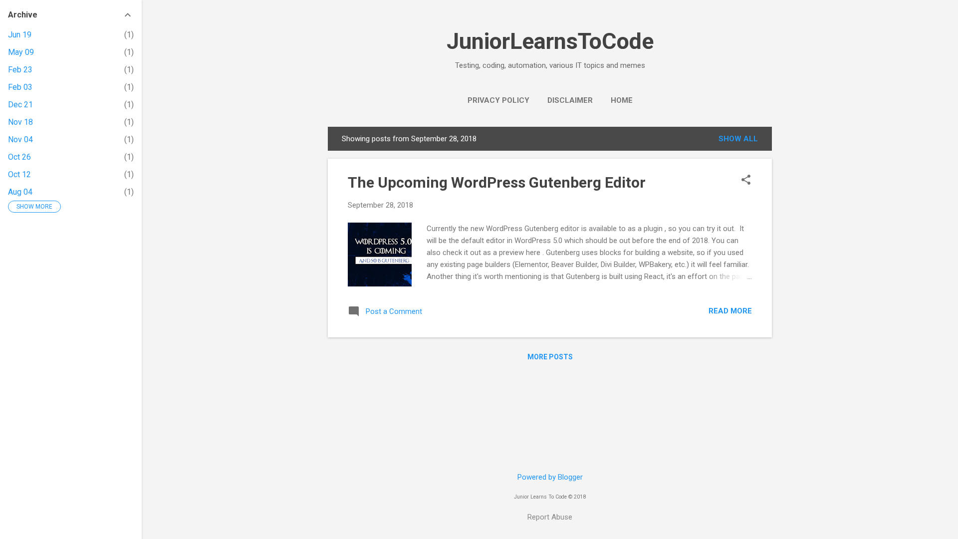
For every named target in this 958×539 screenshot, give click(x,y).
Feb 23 (20, 69)
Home (622, 100)
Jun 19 (19, 34)
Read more (730, 310)
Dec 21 (20, 104)
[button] (746, 181)
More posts (550, 357)
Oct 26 (19, 157)
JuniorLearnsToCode (550, 41)
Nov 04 (20, 139)
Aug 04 (20, 192)
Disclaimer (570, 100)
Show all (738, 138)
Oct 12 (19, 174)
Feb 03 (20, 87)
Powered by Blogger (550, 477)
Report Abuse (549, 517)
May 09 (21, 52)
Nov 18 (20, 122)
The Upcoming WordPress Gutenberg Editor (497, 182)
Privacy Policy (498, 100)
